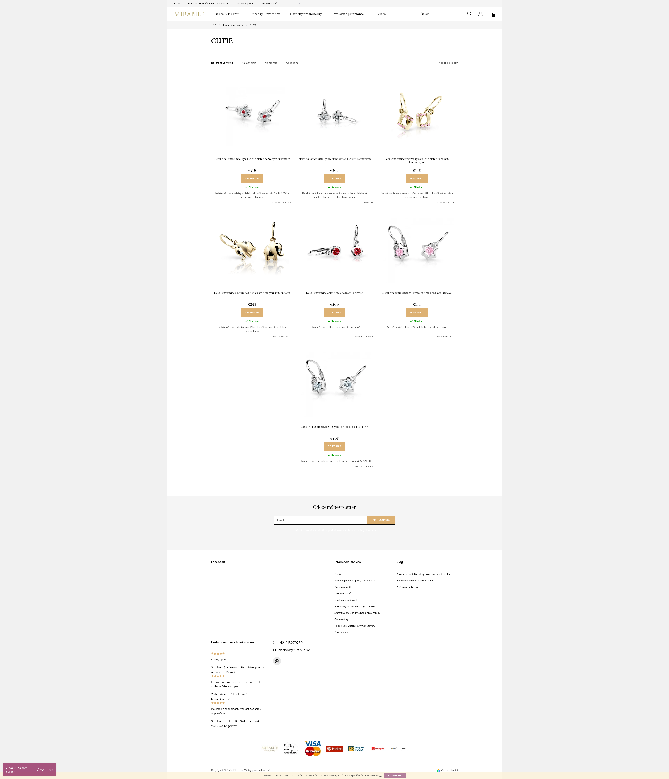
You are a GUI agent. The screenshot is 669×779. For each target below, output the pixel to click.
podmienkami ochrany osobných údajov (352, 530)
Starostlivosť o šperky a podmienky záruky (357, 613)
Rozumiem (394, 775)
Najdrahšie (271, 63)
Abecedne (292, 63)
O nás (177, 3)
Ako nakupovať (268, 3)
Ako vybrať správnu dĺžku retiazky (414, 580)
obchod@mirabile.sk (294, 649)
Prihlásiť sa (381, 520)
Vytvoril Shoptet (449, 770)
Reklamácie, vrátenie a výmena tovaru (354, 625)
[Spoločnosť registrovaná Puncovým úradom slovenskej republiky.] (291, 748)
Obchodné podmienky (346, 600)
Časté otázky (341, 619)
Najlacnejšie (248, 63)
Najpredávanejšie (222, 63)
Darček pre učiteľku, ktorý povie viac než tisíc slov (423, 574)
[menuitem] (227, 14)
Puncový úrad (341, 632)
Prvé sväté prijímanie (407, 587)
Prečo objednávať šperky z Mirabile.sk (208, 3)
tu (380, 775)
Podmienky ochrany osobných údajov (354, 606)
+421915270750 (290, 642)
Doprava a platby (244, 3)
